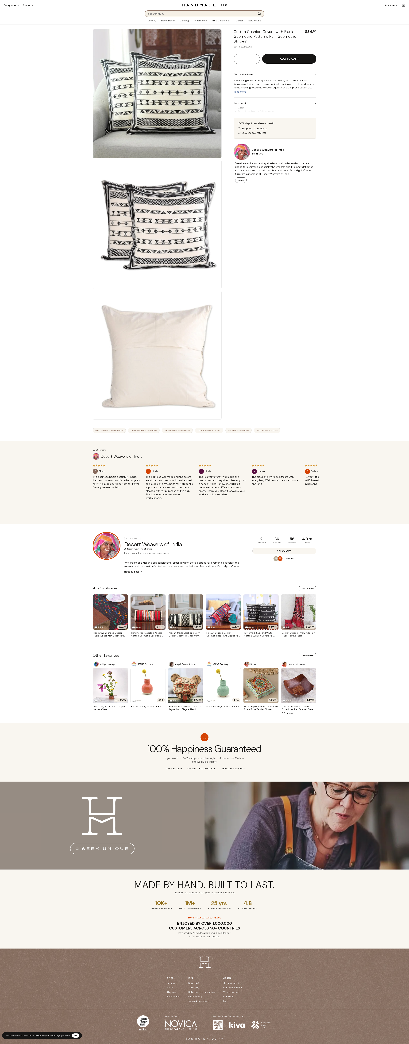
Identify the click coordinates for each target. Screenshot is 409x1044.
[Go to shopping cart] (403, 5)
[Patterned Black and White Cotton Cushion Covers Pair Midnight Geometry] (261, 612)
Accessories (200, 20)
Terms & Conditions (198, 1001)
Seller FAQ (193, 987)
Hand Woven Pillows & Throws (109, 430)
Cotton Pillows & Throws (209, 430)
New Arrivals (254, 20)
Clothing (184, 20)
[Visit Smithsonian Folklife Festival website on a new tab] (218, 1025)
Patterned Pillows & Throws (177, 430)
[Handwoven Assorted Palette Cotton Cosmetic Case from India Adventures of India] (148, 612)
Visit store (307, 588)
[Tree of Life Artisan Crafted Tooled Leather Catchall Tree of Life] (298, 685)
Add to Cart (289, 58)
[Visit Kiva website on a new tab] (237, 1025)
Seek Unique (105, 848)
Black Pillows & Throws (267, 430)
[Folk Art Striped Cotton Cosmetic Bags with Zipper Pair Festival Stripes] (223, 612)
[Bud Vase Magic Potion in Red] (148, 685)
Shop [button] (170, 977)
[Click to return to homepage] (204, 5)
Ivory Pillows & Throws (238, 430)
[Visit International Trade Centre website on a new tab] (261, 1024)
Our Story (228, 996)
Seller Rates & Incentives (201, 992)
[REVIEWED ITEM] (117, 490)
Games (239, 20)
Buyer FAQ (193, 983)
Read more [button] (240, 91)
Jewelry (152, 20)
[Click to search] (260, 13)
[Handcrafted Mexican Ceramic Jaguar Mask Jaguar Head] (185, 685)
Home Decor (168, 20)
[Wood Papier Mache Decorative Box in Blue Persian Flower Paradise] (261, 685)
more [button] (241, 180)
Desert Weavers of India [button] (267, 150)
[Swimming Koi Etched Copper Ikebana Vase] (110, 685)
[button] (11, 5)
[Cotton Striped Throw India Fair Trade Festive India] (298, 612)
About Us (28, 5)
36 (276, 538)
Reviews (292, 542)
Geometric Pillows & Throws (144, 430)
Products (277, 542)
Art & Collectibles (221, 20)
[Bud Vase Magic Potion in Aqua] (223, 685)
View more (307, 655)
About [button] (227, 977)
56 (292, 538)
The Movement (231, 983)
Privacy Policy (195, 996)
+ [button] (256, 59)
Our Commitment (232, 987)
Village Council (231, 992)
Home (170, 987)
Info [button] (190, 977)
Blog (225, 1001)
